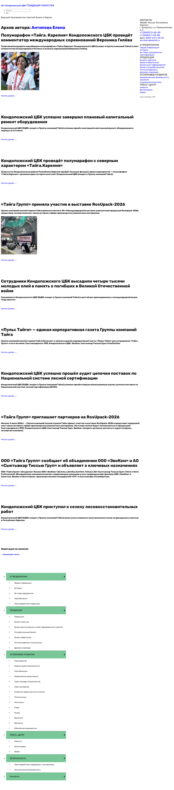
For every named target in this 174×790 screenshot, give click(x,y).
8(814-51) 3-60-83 (155, 38)
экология (144, 80)
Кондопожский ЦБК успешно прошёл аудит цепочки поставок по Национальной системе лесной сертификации (69, 376)
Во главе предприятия (24, 593)
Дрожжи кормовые (22, 648)
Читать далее (9, 96)
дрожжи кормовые (149, 72)
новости (144, 87)
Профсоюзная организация (26, 676)
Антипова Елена (48, 27)
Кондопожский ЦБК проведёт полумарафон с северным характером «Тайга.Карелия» (59, 163)
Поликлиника (20, 697)
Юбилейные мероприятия (25, 728)
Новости (18, 741)
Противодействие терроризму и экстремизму (34, 765)
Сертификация (20, 598)
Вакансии (18, 718)
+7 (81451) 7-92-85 (150, 35)
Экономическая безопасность (27, 770)
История (18, 588)
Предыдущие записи (10, 554)
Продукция (19, 617)
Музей (17, 713)
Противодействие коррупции (27, 604)
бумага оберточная (149, 62)
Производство (20, 661)
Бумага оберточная (22, 637)
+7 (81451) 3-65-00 (150, 32)
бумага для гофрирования (153, 65)
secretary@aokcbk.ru (150, 40)
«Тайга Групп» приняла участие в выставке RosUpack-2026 (63, 204)
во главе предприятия (151, 52)
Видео (17, 752)
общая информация (149, 47)
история (144, 50)
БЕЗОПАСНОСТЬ (18, 758)
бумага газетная (148, 60)
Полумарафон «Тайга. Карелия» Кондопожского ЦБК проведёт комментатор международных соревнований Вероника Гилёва (67, 37)
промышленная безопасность (154, 77)
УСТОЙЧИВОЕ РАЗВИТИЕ (22, 654)
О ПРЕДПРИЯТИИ (18, 576)
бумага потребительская (152, 67)
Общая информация (23, 583)
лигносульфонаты (148, 69)
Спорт (16, 708)
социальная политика (150, 82)
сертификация (147, 55)
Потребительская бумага (25, 632)
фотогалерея (146, 90)
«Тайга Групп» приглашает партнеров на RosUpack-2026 (60, 417)
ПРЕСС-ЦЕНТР (17, 735)
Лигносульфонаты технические (28, 643)
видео (143, 92)
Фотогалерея (20, 746)
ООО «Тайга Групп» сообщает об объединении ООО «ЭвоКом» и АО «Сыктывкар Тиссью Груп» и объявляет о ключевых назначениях (70, 463)
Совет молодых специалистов (27, 682)
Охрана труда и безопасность (27, 666)
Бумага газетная (21, 622)
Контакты (14, 776)
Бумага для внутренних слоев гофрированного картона (38, 627)
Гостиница (19, 702)
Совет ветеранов (21, 687)
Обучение (18, 723)
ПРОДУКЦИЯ (16, 610)
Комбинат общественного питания (29, 692)
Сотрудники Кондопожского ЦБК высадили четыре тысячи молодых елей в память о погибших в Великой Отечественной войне (65, 286)
